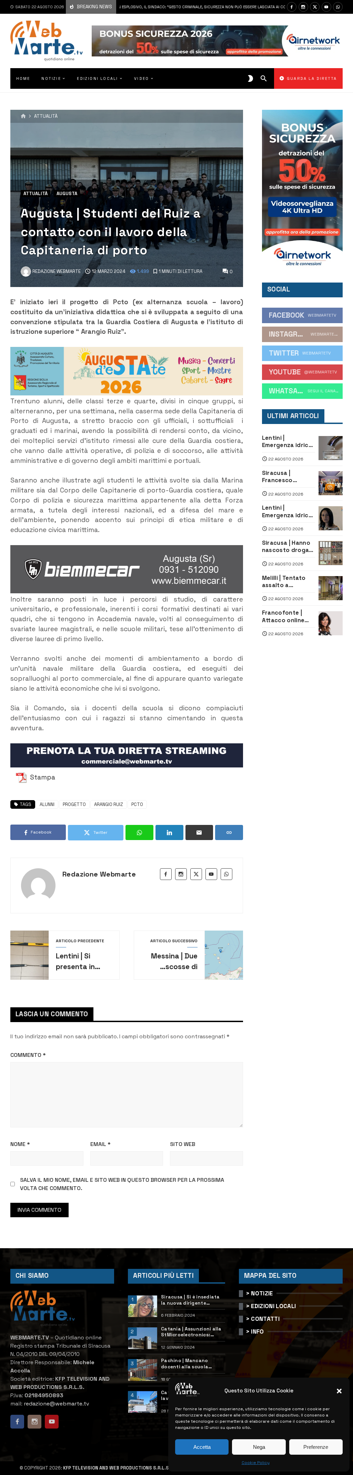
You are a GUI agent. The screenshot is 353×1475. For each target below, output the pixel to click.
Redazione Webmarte (99, 874)
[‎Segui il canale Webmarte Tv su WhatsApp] (338, 7)
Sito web (182, 1144)
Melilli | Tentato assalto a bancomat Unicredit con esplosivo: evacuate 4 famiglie (284, 581)
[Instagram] (303, 7)
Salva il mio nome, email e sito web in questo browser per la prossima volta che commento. (122, 1184)
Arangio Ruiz (108, 804)
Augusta (67, 194)
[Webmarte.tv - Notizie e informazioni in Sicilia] (46, 41)
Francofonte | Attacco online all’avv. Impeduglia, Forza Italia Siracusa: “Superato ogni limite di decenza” (288, 616)
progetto (74, 804)
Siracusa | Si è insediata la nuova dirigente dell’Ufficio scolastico (190, 1300)
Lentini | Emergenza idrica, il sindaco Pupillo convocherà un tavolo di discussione (288, 441)
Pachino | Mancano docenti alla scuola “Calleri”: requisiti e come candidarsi (192, 1364)
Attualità (46, 116)
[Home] (23, 116)
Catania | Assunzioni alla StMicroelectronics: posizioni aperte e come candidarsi (191, 1332)
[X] (315, 7)
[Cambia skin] (250, 78)
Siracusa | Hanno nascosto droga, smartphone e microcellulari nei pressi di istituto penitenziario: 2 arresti (286, 546)
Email (100, 1144)
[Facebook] (291, 7)
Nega (259, 1447)
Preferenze (315, 1447)
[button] (339, 1391)
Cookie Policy (256, 1462)
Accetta (202, 1447)
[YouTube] (326, 7)
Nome (20, 1144)
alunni (47, 804)
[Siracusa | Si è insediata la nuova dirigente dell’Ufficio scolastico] (142, 1306)
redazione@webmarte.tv (56, 1403)
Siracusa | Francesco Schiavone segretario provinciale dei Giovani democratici (283, 476)
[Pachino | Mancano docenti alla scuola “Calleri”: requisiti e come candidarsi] (142, 1370)
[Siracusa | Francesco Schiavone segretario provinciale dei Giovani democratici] (331, 483)
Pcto (137, 804)
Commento (28, 1055)
